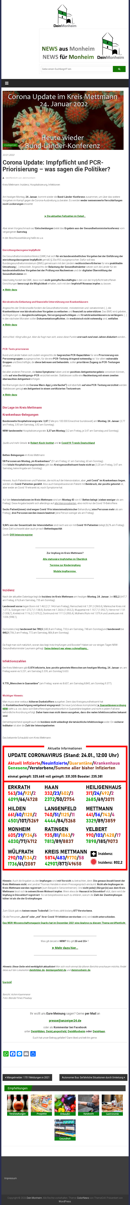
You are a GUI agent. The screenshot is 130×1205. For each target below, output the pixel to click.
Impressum (10, 1178)
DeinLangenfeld (56, 1031)
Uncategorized (10, 145)
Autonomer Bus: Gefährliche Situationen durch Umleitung (92, 1077)
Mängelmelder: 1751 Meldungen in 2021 (28, 1077)
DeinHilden (38, 1031)
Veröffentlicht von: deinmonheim (20, 178)
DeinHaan (99, 1031)
